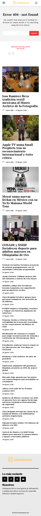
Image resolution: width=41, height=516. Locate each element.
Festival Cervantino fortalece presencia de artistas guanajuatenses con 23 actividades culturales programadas (20, 267)
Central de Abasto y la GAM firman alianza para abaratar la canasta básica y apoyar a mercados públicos (20, 434)
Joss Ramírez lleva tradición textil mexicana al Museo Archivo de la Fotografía (20, 101)
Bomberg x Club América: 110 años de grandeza (19, 357)
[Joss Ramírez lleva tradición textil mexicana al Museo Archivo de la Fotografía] (20, 79)
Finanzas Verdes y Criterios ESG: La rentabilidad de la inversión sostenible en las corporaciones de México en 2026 (19, 323)
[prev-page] (9, 53)
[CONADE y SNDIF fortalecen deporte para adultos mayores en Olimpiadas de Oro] (20, 228)
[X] (17, 479)
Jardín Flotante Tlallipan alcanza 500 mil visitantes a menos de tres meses (19, 277)
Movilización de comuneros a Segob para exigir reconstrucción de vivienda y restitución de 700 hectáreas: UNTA (20, 336)
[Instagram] (10, 479)
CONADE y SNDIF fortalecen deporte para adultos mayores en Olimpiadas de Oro (19, 250)
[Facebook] (4, 479)
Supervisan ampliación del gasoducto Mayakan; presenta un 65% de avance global (19, 368)
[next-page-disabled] (13, 53)
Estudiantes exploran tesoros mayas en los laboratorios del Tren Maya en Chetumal (20, 347)
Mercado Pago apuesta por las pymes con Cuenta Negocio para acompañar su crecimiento (20, 379)
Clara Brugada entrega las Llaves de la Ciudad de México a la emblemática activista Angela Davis (20, 413)
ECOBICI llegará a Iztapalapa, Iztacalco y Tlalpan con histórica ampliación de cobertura (20, 310)
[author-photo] (3, 110)
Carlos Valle (10, 110)
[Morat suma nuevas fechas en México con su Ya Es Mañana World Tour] (20, 180)
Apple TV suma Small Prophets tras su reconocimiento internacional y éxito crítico (17, 151)
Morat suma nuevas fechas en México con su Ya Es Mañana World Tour (19, 201)
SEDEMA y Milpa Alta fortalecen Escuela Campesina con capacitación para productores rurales (19, 288)
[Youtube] (23, 479)
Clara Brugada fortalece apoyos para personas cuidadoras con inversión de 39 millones (19, 299)
